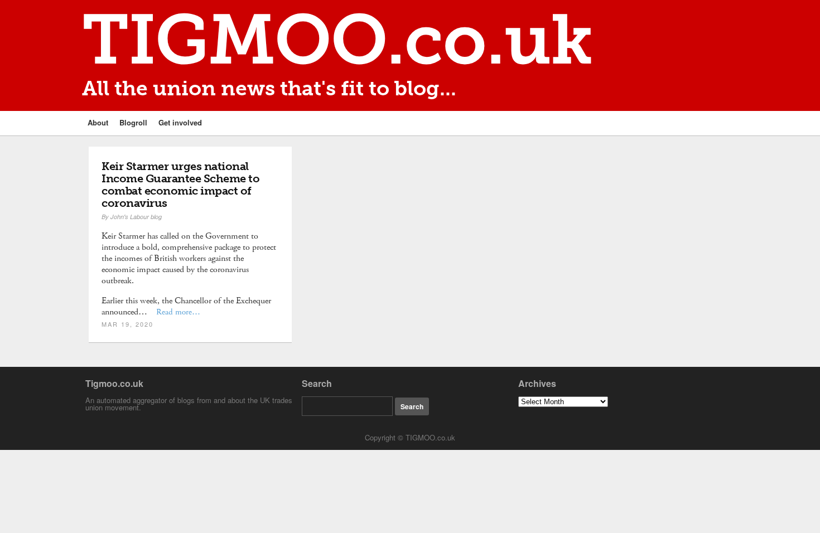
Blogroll (133, 122)
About (98, 122)
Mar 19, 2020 (127, 323)
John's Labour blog (136, 216)
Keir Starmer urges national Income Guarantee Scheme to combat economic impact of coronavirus (180, 184)
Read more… (178, 312)
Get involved (180, 122)
